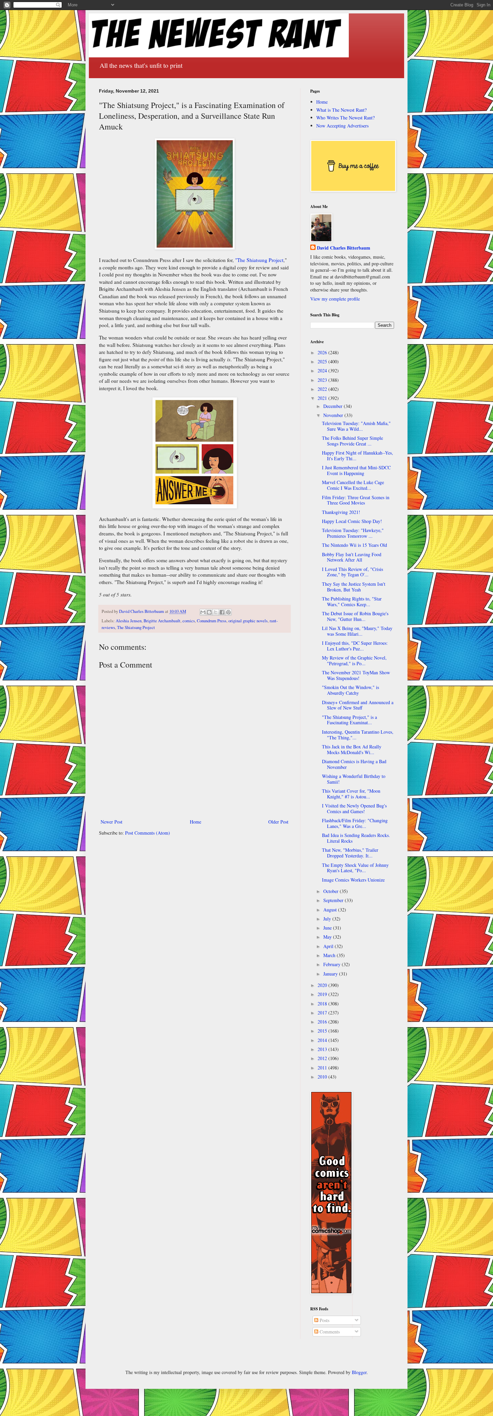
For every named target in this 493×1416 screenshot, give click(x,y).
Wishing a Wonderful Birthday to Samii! (353, 779)
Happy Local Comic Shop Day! (352, 521)
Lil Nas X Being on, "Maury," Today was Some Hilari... (357, 631)
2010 (323, 1076)
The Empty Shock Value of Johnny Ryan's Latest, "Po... (355, 868)
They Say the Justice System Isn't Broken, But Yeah (353, 587)
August (330, 909)
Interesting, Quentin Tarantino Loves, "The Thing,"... (357, 735)
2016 (323, 1021)
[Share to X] (215, 612)
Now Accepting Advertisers (342, 125)
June (328, 928)
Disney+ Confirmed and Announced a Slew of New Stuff (357, 705)
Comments (329, 1331)
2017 (323, 1012)
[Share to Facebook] (222, 612)
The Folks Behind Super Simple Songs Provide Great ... (352, 441)
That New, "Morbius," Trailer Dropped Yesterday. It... (350, 853)
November (333, 415)
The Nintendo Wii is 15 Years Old (354, 545)
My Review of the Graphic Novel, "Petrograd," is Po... (354, 660)
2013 (323, 1049)
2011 (323, 1067)
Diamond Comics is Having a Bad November (354, 764)
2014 (323, 1040)
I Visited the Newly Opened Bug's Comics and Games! (354, 808)
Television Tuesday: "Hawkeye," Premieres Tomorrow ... (353, 533)
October (331, 891)
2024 (323, 370)
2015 (323, 1031)
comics (188, 621)
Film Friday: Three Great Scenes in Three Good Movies (355, 500)
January (331, 974)
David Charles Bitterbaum (343, 248)
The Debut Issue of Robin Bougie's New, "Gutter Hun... (355, 616)
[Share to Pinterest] (228, 612)
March (330, 955)
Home (195, 822)
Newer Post (111, 822)
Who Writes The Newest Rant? (345, 117)
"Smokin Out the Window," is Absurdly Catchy (350, 690)
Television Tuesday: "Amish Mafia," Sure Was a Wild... (356, 426)
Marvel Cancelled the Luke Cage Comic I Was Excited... (353, 485)
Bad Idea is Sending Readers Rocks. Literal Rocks (356, 838)
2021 (323, 398)
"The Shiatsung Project (259, 260)
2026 (323, 352)
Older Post (278, 822)
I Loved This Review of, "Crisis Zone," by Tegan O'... (352, 572)
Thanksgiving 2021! (341, 512)
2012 (323, 1058)
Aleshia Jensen (129, 621)
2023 (323, 380)
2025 (323, 361)
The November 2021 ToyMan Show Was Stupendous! (356, 675)
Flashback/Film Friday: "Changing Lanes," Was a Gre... (355, 823)
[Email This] (203, 612)
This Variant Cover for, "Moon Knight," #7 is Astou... (351, 794)
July (327, 918)
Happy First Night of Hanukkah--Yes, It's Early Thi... (357, 456)
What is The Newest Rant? (341, 110)
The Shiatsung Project (136, 627)
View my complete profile (335, 299)
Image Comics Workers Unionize (353, 880)
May (328, 937)
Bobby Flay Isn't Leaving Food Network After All (351, 557)
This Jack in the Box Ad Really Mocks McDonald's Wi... (351, 749)
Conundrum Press (211, 621)
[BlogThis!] (209, 612)
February (332, 964)
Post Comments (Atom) (147, 833)
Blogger (359, 1372)
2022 (323, 389)
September (334, 900)
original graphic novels (248, 621)
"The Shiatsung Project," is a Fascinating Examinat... (349, 720)
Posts (323, 1320)
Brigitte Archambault (162, 621)
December (333, 406)
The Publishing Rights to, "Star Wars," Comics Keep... (352, 601)
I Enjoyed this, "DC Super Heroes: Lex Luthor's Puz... (355, 646)
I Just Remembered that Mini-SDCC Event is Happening (356, 470)
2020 (323, 985)
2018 (323, 1003)
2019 (323, 994)
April (329, 946)
